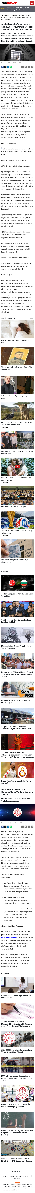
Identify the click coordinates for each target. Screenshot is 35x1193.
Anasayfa (6, 15)
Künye (12, 1176)
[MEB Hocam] (9, 2)
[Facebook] (2, 67)
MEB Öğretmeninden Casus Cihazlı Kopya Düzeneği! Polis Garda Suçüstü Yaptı (20, 9)
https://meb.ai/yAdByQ (9, 937)
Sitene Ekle (17, 1178)
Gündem (14, 15)
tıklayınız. (20, 1189)
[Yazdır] (22, 67)
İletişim (18, 1176)
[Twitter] (5, 67)
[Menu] (31, 3)
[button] (26, 67)
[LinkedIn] (8, 67)
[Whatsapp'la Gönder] (11, 67)
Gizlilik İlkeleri (27, 1176)
